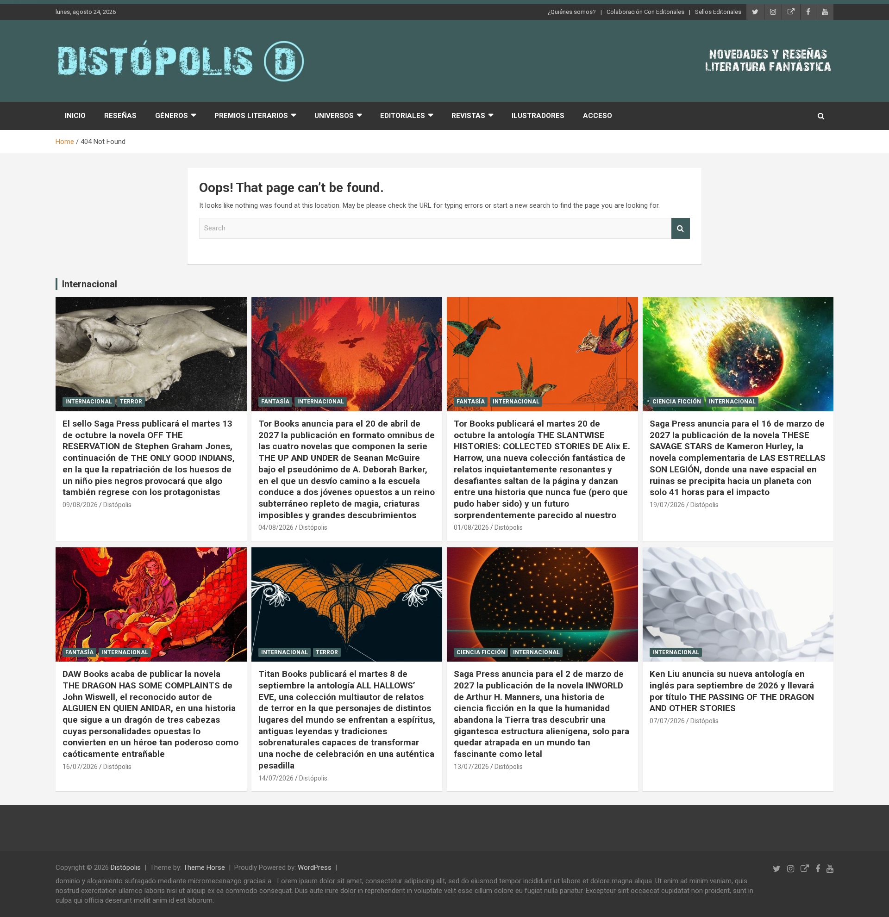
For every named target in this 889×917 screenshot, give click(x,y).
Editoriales (402, 116)
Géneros (171, 116)
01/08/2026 (471, 527)
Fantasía (275, 401)
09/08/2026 (80, 504)
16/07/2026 (80, 766)
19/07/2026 (667, 504)
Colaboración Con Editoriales (645, 11)
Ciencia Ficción (676, 401)
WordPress (315, 867)
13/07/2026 (471, 766)
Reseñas (120, 116)
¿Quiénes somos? (572, 11)
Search (680, 228)
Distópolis (117, 504)
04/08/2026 (276, 527)
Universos (334, 116)
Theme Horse (204, 867)
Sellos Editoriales (718, 11)
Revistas (468, 116)
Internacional (89, 284)
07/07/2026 (667, 721)
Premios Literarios (251, 116)
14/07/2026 (276, 778)
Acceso (597, 116)
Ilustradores (538, 116)
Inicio (75, 116)
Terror (131, 401)
